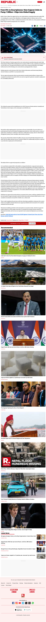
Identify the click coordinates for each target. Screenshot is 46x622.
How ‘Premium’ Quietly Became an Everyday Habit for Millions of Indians (17, 499)
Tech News (3, 25)
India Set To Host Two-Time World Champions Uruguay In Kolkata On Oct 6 (18, 256)
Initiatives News (4, 501)
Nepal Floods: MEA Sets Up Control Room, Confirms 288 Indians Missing (17, 347)
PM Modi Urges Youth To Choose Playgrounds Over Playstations (15, 438)
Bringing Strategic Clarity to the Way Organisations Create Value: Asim (18, 536)
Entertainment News (5, 550)
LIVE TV (40, 2)
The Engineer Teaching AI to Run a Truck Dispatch (12, 408)
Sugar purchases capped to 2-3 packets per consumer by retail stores (16, 377)
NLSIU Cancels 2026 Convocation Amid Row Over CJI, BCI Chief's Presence (17, 316)
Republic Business (4, 379)
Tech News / (5, 5)
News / (2, 5)
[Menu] (43, 2)
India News (3, 318)
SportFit (2, 257)
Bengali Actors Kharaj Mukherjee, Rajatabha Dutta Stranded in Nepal (18, 549)
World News (3, 288)
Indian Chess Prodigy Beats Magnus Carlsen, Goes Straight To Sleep (16, 529)
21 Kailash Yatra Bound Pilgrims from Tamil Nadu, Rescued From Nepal (17, 286)
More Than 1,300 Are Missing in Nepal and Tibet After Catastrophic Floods (17, 469)
